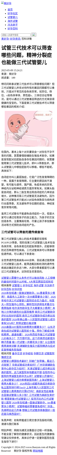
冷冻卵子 (13, 24)
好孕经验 (28, 353)
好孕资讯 (15, 38)
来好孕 (5, 38)
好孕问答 (17, 289)
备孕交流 (17, 353)
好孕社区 (13, 13)
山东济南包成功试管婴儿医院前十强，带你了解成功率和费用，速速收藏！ (28, 331)
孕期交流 (39, 353)
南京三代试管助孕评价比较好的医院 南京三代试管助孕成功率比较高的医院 (28, 316)
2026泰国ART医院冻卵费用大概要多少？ (24, 327)
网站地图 (38, 450)
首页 (10, 9)
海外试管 (13, 21)
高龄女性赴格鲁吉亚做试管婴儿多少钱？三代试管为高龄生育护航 (27, 395)
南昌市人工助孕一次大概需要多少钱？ (28, 296)
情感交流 (6, 357)
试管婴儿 (13, 17)
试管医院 (49, 353)
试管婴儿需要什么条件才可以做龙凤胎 (22, 278)
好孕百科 (13, 28)
